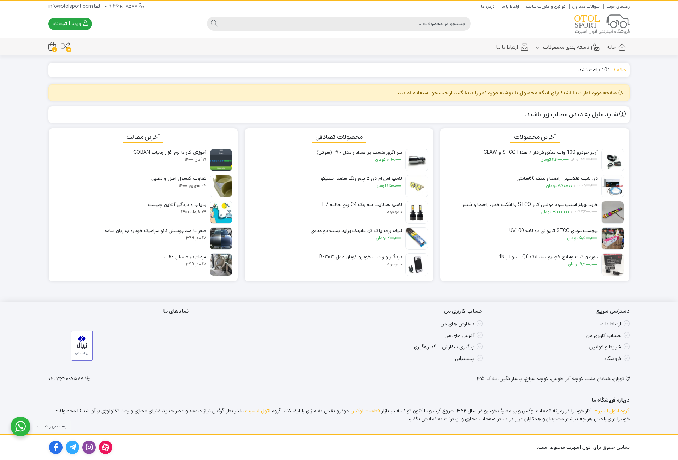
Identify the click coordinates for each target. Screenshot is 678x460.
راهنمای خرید (618, 6)
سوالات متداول (586, 6)
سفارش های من (457, 324)
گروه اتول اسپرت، (611, 410)
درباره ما (488, 6)
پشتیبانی (464, 358)
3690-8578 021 (122, 6)
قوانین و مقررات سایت (545, 6)
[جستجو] (214, 24)
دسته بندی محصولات (565, 47)
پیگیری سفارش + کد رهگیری (444, 346)
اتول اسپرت (257, 410)
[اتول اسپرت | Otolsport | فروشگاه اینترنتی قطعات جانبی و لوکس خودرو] (602, 23)
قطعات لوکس (365, 410)
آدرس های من (459, 335)
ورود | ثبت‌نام (67, 23)
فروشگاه (612, 358)
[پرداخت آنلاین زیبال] (82, 346)
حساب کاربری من (603, 335)
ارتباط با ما (510, 6)
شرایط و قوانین (605, 346)
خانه (611, 47)
